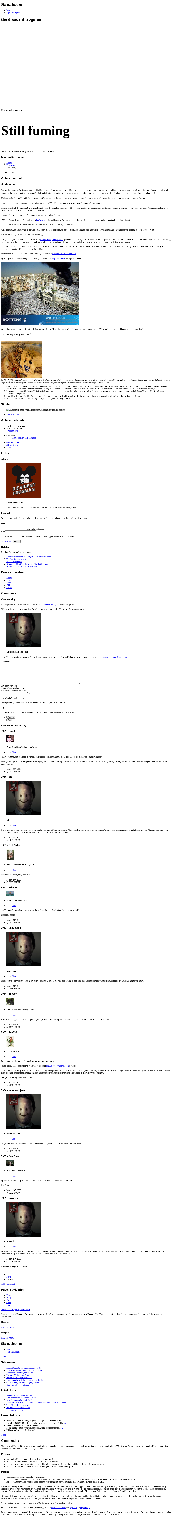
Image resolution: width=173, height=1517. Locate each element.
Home (9, 578)
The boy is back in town (16, 559)
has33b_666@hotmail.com (51, 239)
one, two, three (12, 442)
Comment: (5, 662)
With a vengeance (14, 561)
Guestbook (25, 1380)
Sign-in (17, 1385)
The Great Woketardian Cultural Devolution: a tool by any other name (36, 1402)
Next (8, 1277)
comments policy (48, 604)
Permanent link (12, 414)
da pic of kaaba (58, 258)
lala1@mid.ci (42, 220)
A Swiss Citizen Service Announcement (23, 566)
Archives (19, 1377)
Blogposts (24, 1370)
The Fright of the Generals (17, 1405)
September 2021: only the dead (19, 1395)
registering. (85, 1507)
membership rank (58, 1507)
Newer (9, 587)
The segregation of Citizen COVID (21, 1398)
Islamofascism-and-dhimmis (24, 438)
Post (9, 720)
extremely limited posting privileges (118, 657)
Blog (8, 580)
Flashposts (19, 1373)
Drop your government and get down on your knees (28, 557)
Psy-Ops (18, 1375)
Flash (8, 583)
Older (8, 585)
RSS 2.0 (5, 1327)
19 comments (12, 431)
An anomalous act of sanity (18, 1407)
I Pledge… (11, 447)
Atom (11, 1327)
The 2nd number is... (35, 529)
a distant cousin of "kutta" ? (64, 253)
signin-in (73, 1507)
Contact (22, 1382)
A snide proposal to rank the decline (21, 1400)
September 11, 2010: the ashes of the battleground (27, 564)
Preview (11, 717)
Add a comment (8, 1284)
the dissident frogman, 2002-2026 (15, 1309)
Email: (29, 693)
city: (3, 532)
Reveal (16, 541)
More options (6, 541)
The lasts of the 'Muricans (17, 1410)
